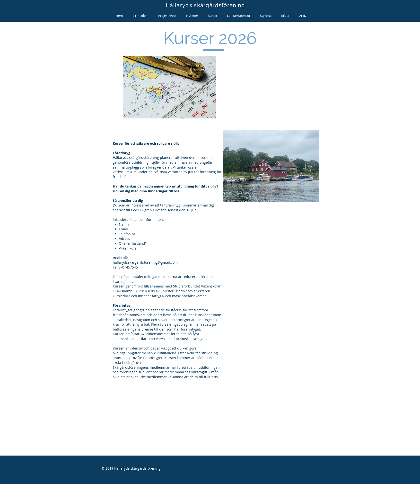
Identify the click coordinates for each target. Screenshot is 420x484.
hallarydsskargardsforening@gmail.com (145, 262)
